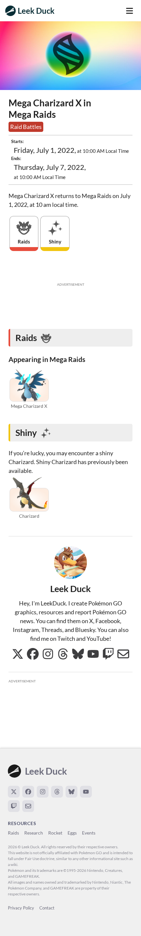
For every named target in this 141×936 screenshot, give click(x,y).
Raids (13, 833)
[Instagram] (43, 792)
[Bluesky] (71, 792)
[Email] (28, 806)
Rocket (55, 833)
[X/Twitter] (14, 792)
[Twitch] (14, 806)
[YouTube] (86, 792)
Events (88, 833)
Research (33, 833)
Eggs (72, 833)
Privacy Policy (21, 907)
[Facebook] (28, 792)
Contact (46, 907)
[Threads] (57, 792)
